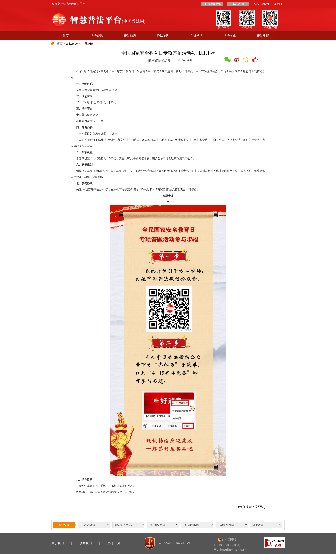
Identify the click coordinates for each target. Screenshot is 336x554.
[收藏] (246, 59)
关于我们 (57, 543)
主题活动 (88, 43)
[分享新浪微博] (237, 59)
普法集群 (263, 35)
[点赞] (255, 59)
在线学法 (196, 35)
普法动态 (130, 35)
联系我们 (85, 543)
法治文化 (229, 35)
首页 (66, 35)
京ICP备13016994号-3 (174, 543)
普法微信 (223, 27)
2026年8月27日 (261, 4)
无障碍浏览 (214, 4)
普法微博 (246, 27)
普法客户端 (270, 27)
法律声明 (113, 543)
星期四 (278, 4)
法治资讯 (96, 35)
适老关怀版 (238, 4)
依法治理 (163, 35)
